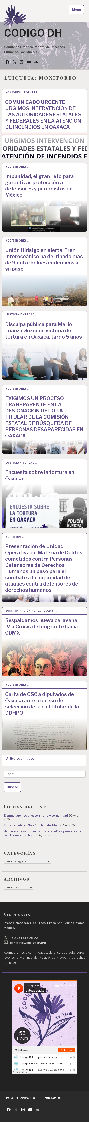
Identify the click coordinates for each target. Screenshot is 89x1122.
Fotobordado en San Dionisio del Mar (31, 825)
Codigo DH (33, 33)
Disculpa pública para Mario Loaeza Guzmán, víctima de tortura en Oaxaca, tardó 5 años (43, 330)
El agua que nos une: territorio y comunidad (36, 816)
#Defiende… (15, 536)
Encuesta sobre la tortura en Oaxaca (39, 475)
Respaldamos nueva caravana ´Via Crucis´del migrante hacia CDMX (41, 626)
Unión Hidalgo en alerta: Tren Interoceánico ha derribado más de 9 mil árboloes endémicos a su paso (44, 259)
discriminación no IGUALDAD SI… (31, 610)
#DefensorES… (17, 166)
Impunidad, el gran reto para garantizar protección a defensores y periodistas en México (39, 185)
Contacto (52, 1098)
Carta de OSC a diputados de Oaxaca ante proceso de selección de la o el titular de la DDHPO (42, 703)
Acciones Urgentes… (23, 92)
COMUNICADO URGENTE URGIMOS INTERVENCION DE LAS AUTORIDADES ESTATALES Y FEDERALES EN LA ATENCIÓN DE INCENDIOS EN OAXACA (43, 114)
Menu (76, 9)
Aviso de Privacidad (21, 1098)
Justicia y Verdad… (21, 314)
